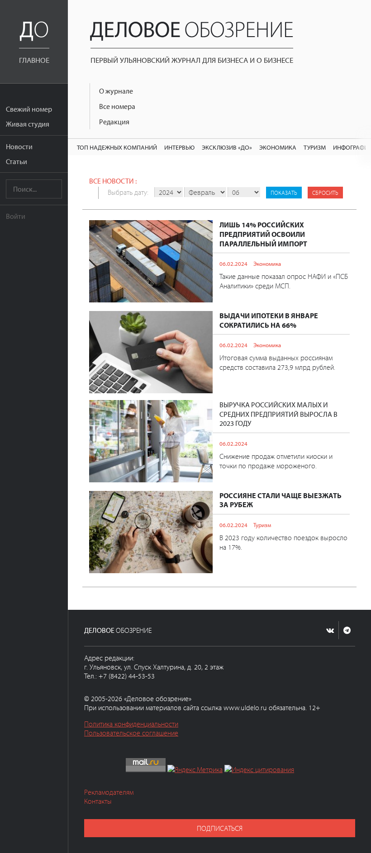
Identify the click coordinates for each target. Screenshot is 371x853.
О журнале (116, 90)
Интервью (179, 147)
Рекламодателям (108, 791)
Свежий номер (29, 108)
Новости (19, 146)
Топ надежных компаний (117, 147)
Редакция (114, 121)
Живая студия (27, 123)
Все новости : (113, 180)
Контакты (98, 801)
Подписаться (220, 828)
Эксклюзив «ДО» (227, 147)
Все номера (117, 106)
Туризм (315, 147)
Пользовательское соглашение (131, 732)
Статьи (16, 161)
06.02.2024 (233, 263)
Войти (15, 216)
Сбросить (325, 192)
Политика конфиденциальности (131, 723)
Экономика (277, 147)
